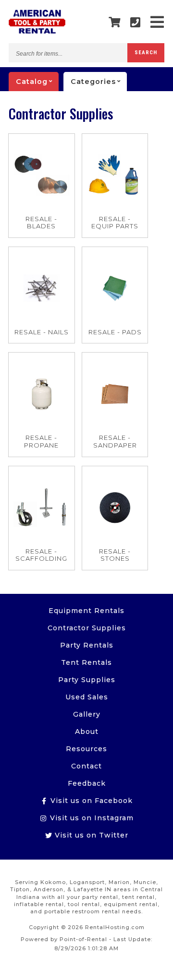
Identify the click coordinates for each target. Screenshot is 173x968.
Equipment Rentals (86, 610)
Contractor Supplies (87, 628)
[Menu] (157, 22)
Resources (86, 748)
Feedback (87, 783)
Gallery (86, 714)
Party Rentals (86, 645)
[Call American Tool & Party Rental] (135, 22)
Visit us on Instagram (91, 818)
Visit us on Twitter (90, 835)
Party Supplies (86, 679)
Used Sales (86, 697)
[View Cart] (115, 22)
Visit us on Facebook (90, 800)
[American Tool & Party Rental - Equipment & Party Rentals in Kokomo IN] (37, 31)
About (87, 731)
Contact (86, 766)
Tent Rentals (86, 662)
